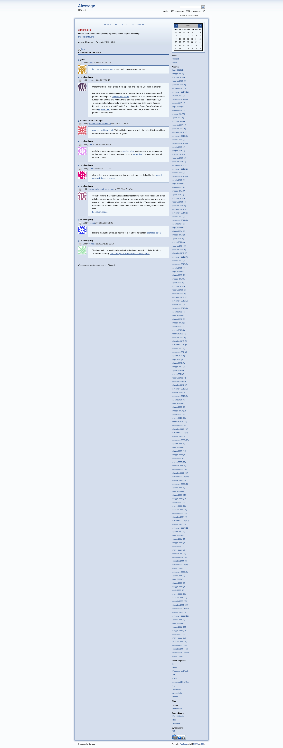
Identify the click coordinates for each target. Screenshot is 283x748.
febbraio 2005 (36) (179, 641)
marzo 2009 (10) (179, 462)
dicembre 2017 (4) (179, 88)
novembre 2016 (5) (180, 136)
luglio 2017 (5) (178, 107)
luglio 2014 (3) (178, 228)
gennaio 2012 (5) (179, 338)
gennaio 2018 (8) (179, 85)
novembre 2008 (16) (180, 477)
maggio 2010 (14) (179, 411)
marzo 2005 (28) (179, 638)
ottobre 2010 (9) (178, 392)
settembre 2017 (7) (180, 99)
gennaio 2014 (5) (179, 250)
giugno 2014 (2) (178, 231)
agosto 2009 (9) (178, 444)
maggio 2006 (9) (178, 587)
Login (174, 62)
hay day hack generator (102, 69)
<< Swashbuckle (110, 24)
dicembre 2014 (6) (179, 209)
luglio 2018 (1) (178, 70)
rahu (91, 63)
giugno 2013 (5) (178, 275)
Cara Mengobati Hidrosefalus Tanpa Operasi (130, 254)
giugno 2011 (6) (178, 363)
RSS (173, 731)
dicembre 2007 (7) (179, 517)
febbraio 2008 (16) (179, 510)
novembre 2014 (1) (180, 213)
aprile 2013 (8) (178, 282)
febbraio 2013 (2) (179, 290)
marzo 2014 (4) (178, 242)
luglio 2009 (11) (178, 447)
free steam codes (99, 212)
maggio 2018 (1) (178, 74)
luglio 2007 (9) (178, 535)
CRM (174, 678)
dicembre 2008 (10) (180, 473)
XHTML (196, 744)
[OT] (174, 664)
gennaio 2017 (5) (179, 129)
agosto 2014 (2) (178, 224)
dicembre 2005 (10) (180, 605)
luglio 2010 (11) (178, 403)
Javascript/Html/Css (180, 682)
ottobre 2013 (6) (178, 261)
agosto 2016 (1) (178, 147)
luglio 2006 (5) (178, 579)
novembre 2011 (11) (180, 345)
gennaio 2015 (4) (179, 206)
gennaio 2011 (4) (179, 381)
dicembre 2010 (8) (179, 385)
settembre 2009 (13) (180, 440)
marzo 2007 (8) (178, 550)
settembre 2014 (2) (180, 220)
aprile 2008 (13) (178, 502)
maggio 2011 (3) (178, 367)
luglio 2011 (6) (177, 359)
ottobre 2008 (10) (179, 480)
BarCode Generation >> (134, 24)
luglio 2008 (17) (178, 491)
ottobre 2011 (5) (178, 349)
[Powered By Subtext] (179, 739)
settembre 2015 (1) (180, 176)
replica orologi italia (120, 97)
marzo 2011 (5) (178, 374)
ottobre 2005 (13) (179, 612)
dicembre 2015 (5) (179, 165)
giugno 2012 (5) (178, 319)
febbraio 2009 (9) (179, 466)
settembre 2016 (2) (180, 143)
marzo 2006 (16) (179, 594)
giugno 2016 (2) (178, 151)
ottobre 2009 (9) (178, 436)
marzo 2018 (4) (178, 77)
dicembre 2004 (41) (180, 649)
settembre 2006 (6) (180, 572)
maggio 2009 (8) (178, 455)
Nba (174, 720)
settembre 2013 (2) (180, 264)
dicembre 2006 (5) (179, 561)
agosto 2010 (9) (178, 400)
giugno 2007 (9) (178, 539)
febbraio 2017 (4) (179, 125)
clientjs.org (84, 30)
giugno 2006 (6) (178, 583)
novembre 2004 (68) (180, 652)
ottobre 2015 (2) (178, 173)
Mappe (175, 697)
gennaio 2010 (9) (179, 425)
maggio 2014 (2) (178, 235)
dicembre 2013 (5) (179, 253)
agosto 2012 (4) (178, 312)
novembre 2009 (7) (180, 433)
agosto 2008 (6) (178, 488)
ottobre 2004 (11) (179, 656)
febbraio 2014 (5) (179, 246)
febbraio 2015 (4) (179, 202)
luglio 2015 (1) (178, 184)
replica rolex (128, 151)
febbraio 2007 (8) (179, 554)
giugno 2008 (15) (179, 495)
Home (121, 24)
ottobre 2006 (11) (179, 568)
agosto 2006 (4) (178, 576)
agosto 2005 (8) (178, 620)
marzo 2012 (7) (178, 330)
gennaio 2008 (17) (179, 513)
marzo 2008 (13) (179, 506)
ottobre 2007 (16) (179, 524)
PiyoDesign (184, 744)
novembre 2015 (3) (180, 169)
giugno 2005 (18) (179, 627)
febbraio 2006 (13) (179, 598)
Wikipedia (176, 723)
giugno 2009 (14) (179, 451)
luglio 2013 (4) (178, 271)
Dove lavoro (177, 709)
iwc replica (137, 154)
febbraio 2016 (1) (179, 158)
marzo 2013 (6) (178, 286)
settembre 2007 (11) (180, 528)
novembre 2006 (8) (180, 565)
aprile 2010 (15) (178, 414)
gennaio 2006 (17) (179, 601)
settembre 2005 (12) (180, 616)
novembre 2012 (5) (180, 301)
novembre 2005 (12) (180, 609)
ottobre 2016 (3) (178, 140)
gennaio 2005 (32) (179, 645)
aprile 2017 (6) (178, 118)
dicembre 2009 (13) (180, 429)
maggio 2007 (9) (178, 543)
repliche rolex (104, 109)
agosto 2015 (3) (178, 180)
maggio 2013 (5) (178, 279)
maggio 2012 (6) (178, 323)
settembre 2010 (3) (180, 396)
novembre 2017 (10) (180, 92)
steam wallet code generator (101, 189)
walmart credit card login (100, 124)
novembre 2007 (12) (180, 521)
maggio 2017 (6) (178, 114)
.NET (174, 675)
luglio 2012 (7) (178, 315)
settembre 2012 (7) (180, 308)
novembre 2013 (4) (180, 257)
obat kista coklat (153, 233)
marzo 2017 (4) (178, 121)
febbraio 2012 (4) (179, 334)
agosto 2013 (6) (178, 268)
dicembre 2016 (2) (179, 132)
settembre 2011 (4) (180, 352)
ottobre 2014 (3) (178, 217)
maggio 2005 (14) (179, 630)
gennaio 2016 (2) (179, 162)
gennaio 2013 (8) (179, 293)
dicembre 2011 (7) (179, 341)
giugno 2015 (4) (178, 187)
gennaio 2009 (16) (179, 469)
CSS (202, 744)
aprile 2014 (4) (178, 239)
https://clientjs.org (86, 37)
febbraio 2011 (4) (179, 378)
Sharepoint (176, 689)
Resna (92, 223)
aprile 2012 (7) (178, 326)
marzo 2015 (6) (178, 198)
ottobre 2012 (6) (178, 304)
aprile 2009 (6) (178, 458)
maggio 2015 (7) (178, 191)
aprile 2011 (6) (178, 370)
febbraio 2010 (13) (179, 422)
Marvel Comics (178, 716)
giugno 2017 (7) (178, 110)
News (174, 667)
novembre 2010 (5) (180, 389)
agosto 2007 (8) (178, 532)
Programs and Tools (180, 671)
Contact (175, 59)
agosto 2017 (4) (178, 103)
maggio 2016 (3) (178, 154)
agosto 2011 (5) (178, 356)
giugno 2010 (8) (178, 407)
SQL (174, 686)
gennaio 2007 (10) (179, 557)
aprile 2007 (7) (178, 546)
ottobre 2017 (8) (178, 96)
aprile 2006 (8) (178, 590)
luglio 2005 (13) (178, 623)
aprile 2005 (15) (178, 634)
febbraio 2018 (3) (179, 81)
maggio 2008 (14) (179, 499)
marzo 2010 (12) (179, 418)
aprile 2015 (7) (178, 195)
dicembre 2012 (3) (179, 297)
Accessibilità (177, 693)
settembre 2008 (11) (180, 484)
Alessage (86, 6)
